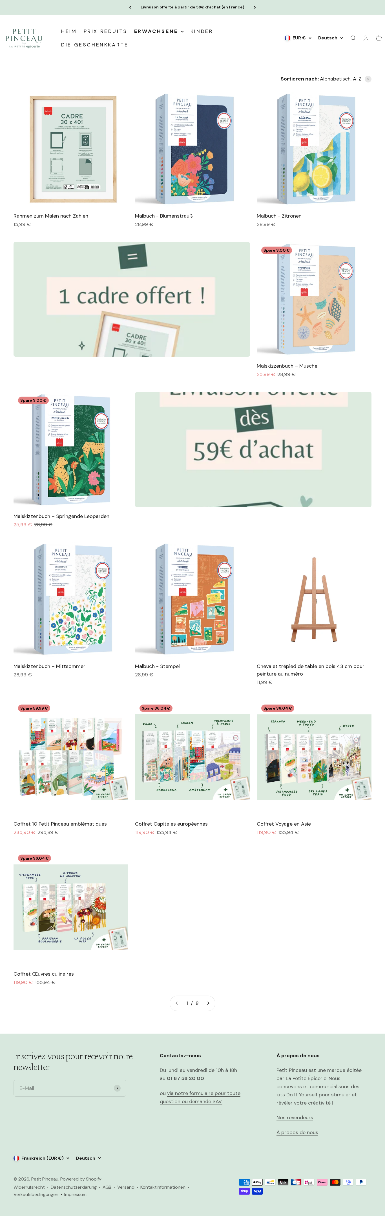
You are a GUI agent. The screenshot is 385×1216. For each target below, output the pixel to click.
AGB (107, 1187)
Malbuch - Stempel (157, 666)
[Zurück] (130, 7)
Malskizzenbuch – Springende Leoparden (61, 516)
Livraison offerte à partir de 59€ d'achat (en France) (192, 7)
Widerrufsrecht (29, 1187)
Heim (69, 31)
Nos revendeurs (294, 1117)
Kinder (202, 31)
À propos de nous (297, 1132)
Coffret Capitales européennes (171, 824)
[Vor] (255, 7)
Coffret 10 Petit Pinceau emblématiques (60, 824)
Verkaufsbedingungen (36, 1194)
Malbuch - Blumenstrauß (164, 216)
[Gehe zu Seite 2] (208, 1003)
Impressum (75, 1194)
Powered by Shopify (80, 1179)
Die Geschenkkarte (94, 44)
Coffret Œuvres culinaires (44, 974)
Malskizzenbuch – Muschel (287, 366)
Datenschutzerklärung (74, 1187)
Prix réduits (105, 31)
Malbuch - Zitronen (279, 216)
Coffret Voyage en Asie (284, 824)
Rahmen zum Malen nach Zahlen (51, 216)
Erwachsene (156, 31)
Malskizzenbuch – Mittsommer (49, 666)
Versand (125, 1187)
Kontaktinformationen (162, 1187)
